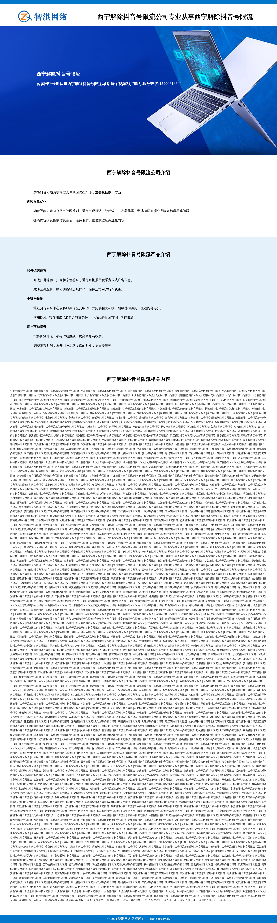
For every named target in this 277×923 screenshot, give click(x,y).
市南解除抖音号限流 (148, 413)
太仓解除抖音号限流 (51, 560)
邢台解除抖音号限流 (160, 493)
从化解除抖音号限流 (110, 591)
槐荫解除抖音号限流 (134, 462)
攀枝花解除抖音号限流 (135, 493)
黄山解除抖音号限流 (251, 623)
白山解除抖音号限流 (92, 498)
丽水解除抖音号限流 (228, 591)
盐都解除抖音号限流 (131, 431)
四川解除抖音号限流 (51, 636)
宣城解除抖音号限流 (96, 614)
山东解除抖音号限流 (53, 583)
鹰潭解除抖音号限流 (176, 511)
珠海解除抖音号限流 (92, 444)
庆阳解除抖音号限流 (129, 587)
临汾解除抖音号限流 (199, 569)
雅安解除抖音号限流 (254, 627)
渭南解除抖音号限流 (254, 493)
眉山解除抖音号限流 (75, 636)
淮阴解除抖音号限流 (155, 431)
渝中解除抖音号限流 (218, 413)
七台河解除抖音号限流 (93, 574)
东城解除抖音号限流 (115, 390)
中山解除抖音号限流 (188, 632)
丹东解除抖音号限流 (47, 520)
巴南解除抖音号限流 (77, 565)
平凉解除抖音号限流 (115, 556)
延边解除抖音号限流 (186, 556)
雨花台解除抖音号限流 (166, 520)
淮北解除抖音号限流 (126, 417)
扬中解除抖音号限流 (30, 685)
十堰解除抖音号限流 (162, 444)
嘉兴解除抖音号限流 (66, 466)
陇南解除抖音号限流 (115, 609)
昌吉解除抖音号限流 (45, 498)
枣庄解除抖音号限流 (160, 466)
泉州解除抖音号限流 (186, 390)
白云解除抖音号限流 (195, 507)
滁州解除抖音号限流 (61, 533)
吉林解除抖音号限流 (221, 641)
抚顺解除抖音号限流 (28, 475)
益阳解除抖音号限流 (82, 569)
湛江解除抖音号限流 (131, 533)
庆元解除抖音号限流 (25, 802)
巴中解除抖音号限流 (235, 632)
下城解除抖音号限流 (32, 690)
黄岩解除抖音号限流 (53, 413)
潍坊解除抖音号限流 (108, 533)
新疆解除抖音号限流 (174, 641)
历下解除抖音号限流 (42, 440)
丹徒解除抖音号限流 (192, 475)
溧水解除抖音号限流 (249, 587)
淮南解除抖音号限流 (152, 511)
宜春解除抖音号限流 (244, 565)
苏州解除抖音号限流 (25, 672)
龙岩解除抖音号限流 (89, 466)
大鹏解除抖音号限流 (134, 591)
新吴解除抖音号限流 (238, 520)
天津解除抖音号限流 (45, 390)
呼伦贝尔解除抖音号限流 (91, 538)
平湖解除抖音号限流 (239, 502)
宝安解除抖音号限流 (218, 507)
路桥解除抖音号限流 (228, 435)
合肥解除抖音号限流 (21, 390)
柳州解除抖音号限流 (115, 444)
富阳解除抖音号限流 (212, 574)
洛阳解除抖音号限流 (186, 444)
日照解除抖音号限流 (66, 596)
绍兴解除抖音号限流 (105, 511)
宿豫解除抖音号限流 (249, 431)
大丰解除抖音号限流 (223, 453)
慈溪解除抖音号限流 (40, 435)
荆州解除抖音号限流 (105, 569)
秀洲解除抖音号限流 (87, 435)
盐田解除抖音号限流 (204, 462)
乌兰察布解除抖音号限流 (225, 569)
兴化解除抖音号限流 (61, 457)
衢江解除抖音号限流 (181, 435)
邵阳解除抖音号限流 (32, 748)
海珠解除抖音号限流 (89, 440)
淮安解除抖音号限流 (204, 591)
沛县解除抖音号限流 (202, 431)
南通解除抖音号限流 (197, 547)
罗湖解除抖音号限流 (113, 440)
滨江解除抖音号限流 (124, 524)
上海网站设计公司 (206, 900)
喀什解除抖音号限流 (165, 538)
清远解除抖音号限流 (183, 627)
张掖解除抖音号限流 (141, 538)
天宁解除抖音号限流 (216, 475)
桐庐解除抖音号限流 (209, 609)
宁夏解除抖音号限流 (56, 641)
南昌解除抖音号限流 (233, 390)
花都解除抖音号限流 (103, 547)
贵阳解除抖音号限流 (190, 395)
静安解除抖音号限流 (199, 529)
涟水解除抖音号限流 (30, 480)
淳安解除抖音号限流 (129, 618)
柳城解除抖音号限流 (247, 618)
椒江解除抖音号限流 (63, 462)
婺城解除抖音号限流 (239, 408)
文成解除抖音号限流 (217, 600)
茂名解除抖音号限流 (148, 583)
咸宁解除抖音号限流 (183, 596)
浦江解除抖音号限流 (32, 484)
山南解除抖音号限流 (141, 498)
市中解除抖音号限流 (124, 413)
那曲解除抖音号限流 (118, 520)
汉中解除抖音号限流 (118, 538)
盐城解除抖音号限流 (239, 578)
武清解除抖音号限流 (157, 623)
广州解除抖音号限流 (25, 395)
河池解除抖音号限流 (223, 605)
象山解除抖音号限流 (192, 502)
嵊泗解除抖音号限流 (40, 462)
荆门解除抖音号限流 (202, 533)
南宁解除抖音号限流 (49, 395)
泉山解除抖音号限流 (98, 502)
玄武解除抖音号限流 (221, 426)
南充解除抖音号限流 (110, 623)
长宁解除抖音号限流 (61, 489)
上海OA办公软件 (151, 900)
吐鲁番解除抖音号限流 (172, 448)
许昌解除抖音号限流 (242, 583)
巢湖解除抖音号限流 (75, 578)
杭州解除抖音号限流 (162, 390)
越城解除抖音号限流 (216, 408)
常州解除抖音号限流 (42, 466)
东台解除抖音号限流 (188, 574)
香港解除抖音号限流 (235, 556)
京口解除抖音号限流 (235, 498)
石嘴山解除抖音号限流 (227, 422)
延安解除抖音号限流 (230, 516)
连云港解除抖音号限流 (81, 605)
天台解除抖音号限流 (77, 507)
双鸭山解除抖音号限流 (116, 498)
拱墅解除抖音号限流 (108, 457)
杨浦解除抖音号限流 (181, 591)
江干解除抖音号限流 (148, 480)
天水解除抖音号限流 (21, 498)
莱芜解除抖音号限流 (98, 578)
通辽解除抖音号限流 (207, 493)
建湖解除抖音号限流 (21, 734)
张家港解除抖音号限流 (52, 542)
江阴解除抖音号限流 (58, 511)
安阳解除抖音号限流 (63, 493)
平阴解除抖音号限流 (240, 600)
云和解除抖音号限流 (25, 784)
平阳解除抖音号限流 (235, 574)
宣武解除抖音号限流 (160, 440)
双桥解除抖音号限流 (136, 627)
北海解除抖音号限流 (190, 614)
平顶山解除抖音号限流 (22, 471)
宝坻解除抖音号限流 (186, 609)
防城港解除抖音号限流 (38, 623)
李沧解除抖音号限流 (171, 507)
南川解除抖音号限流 (165, 632)
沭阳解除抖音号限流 (84, 457)
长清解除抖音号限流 (56, 529)
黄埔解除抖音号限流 (139, 390)
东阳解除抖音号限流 (145, 560)
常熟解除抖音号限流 (212, 498)
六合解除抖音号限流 (28, 560)
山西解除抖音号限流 (216, 636)
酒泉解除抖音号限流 (35, 828)
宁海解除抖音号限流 (171, 480)
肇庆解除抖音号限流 (105, 551)
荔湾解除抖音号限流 (181, 462)
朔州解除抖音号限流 (53, 448)
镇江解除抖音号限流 (207, 440)
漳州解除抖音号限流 (131, 489)
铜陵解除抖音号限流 (129, 605)
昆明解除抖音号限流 (166, 395)
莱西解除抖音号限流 (87, 591)
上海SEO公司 (225, 900)
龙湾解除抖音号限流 (63, 435)
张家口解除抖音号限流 (41, 538)
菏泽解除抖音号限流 (160, 627)
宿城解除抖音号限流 (75, 408)
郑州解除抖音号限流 (143, 395)
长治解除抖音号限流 (183, 493)
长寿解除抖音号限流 (25, 614)
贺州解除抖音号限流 (155, 533)
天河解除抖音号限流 (197, 484)
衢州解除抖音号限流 (221, 547)
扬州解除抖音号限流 (124, 565)
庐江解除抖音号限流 (216, 560)
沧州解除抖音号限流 (176, 569)
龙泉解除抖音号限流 (51, 578)
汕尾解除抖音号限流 (166, 614)
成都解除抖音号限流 (213, 395)
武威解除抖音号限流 (254, 516)
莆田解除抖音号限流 (37, 533)
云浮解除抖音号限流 (192, 636)
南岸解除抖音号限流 (228, 462)
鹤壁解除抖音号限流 (61, 516)
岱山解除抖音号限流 (204, 435)
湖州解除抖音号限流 (108, 489)
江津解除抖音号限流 (152, 618)
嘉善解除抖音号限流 (178, 457)
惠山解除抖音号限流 (152, 453)
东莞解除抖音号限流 (68, 632)
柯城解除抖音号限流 (21, 667)
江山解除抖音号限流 (32, 717)
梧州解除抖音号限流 (247, 511)
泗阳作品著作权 (74, 900)
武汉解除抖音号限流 (119, 395)
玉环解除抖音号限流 (242, 542)
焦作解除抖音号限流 (202, 551)
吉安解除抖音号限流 (58, 551)
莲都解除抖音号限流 (77, 413)
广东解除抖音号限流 (89, 596)
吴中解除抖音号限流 (68, 404)
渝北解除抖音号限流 (150, 547)
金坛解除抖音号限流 (115, 404)
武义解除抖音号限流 (249, 457)
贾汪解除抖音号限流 (124, 542)
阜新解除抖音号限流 (68, 574)
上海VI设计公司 (186, 900)
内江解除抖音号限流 (25, 842)
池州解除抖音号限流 (223, 618)
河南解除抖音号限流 (207, 627)
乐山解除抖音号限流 (230, 596)
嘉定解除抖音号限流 (49, 614)
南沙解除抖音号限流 (145, 578)
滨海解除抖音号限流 (101, 542)
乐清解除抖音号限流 (148, 524)
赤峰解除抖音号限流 (165, 471)
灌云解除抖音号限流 (53, 480)
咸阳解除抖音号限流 (212, 471)
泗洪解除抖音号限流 (145, 502)
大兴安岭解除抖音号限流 (79, 618)
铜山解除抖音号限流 (77, 524)
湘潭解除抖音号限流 (139, 444)
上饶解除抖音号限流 (42, 596)
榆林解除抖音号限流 (92, 556)
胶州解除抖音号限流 (21, 819)
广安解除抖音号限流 (141, 632)
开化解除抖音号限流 (218, 524)
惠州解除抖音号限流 (113, 596)
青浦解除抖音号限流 (176, 618)
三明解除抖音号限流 (103, 417)
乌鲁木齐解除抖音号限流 (155, 399)
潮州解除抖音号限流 (28, 636)
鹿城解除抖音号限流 (145, 408)
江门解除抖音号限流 (35, 569)
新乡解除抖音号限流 (225, 533)
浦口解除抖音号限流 (28, 542)
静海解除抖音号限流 (146, 600)
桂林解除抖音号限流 (249, 489)
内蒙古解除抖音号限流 (22, 895)
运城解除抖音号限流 (56, 587)
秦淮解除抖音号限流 (145, 475)
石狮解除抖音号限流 (30, 583)
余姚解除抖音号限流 (122, 408)
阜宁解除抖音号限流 (21, 779)
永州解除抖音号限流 (247, 605)
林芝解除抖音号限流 (98, 475)
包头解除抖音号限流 (202, 422)
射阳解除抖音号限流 (28, 502)
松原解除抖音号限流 (71, 520)
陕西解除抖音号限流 (126, 641)
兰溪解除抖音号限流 (195, 524)
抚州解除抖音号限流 (101, 583)
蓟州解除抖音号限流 (225, 587)
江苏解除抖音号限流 (30, 743)
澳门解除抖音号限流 (118, 574)
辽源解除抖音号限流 (221, 448)
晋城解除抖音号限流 (21, 600)
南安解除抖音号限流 (105, 605)
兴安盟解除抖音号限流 (81, 587)
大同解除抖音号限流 (178, 422)
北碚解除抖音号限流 (192, 578)
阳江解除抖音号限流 (42, 627)
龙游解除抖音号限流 (56, 484)
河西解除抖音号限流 (198, 426)
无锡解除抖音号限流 (84, 489)
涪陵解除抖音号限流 (32, 605)
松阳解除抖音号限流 (101, 507)
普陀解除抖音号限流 (35, 511)
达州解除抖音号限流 (113, 627)
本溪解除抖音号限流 (68, 498)
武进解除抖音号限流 (37, 431)
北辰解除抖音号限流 (141, 574)
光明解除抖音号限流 (169, 578)
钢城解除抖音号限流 (63, 591)
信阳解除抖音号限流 (89, 627)
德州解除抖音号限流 (119, 614)
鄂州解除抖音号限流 (37, 516)
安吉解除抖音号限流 (202, 457)
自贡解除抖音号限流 (94, 471)
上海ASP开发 (169, 900)
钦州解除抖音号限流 (136, 596)
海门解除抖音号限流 (176, 453)
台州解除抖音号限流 (21, 837)
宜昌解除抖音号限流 (254, 466)
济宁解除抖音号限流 (82, 551)
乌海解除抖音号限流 (77, 448)
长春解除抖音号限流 (204, 399)
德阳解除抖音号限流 (32, 793)
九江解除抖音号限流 (136, 466)
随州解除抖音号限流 (30, 864)
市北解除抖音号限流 (66, 440)
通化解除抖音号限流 (51, 475)
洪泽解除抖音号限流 (247, 453)
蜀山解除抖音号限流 (35, 694)
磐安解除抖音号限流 (30, 507)
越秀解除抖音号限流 (171, 413)
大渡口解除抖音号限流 (151, 529)
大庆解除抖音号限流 (94, 520)
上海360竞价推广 (94, 900)
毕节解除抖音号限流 (110, 493)
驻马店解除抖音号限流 (93, 632)
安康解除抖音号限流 (251, 569)
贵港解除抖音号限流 (58, 569)
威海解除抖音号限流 (124, 583)
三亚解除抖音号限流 (247, 417)
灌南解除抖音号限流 (53, 524)
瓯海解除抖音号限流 (155, 457)
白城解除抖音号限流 (212, 538)
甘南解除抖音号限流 (134, 623)
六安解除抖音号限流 (35, 551)
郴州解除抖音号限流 (160, 596)
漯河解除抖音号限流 (207, 596)
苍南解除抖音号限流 (40, 591)
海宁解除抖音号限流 (171, 524)
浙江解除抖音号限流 (82, 511)
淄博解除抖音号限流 (68, 444)
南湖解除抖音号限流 (169, 408)
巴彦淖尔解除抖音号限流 (65, 556)
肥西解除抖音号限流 (32, 529)
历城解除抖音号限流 (148, 507)
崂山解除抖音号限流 (174, 484)
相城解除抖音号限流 (245, 426)
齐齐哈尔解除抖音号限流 (146, 426)
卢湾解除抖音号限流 (174, 547)
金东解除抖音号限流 (157, 435)
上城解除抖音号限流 (98, 408)
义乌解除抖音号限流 (218, 542)
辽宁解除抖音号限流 (197, 641)
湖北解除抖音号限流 (66, 627)
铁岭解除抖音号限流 (139, 609)
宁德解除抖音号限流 (129, 511)
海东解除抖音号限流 (251, 422)
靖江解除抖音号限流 (51, 408)
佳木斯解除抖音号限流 (210, 556)
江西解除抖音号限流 (195, 565)
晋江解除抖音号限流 (251, 591)
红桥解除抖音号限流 (165, 498)
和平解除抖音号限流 (21, 404)
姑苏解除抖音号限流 (82, 453)
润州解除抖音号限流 (191, 520)
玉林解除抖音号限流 (129, 551)
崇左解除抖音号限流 (223, 417)
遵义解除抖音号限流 (108, 422)
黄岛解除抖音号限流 (157, 462)
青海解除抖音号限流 (103, 641)
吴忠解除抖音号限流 (101, 448)
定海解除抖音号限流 (30, 413)
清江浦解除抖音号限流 (234, 404)
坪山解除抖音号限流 (53, 565)
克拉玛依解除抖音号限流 (70, 426)
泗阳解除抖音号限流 (124, 480)
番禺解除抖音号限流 (30, 565)
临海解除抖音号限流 (169, 560)
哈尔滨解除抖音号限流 (229, 399)
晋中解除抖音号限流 (40, 556)
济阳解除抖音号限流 (239, 560)
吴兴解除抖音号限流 (242, 480)
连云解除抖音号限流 (30, 712)
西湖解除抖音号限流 (169, 502)
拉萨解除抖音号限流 (254, 399)
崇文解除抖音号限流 (37, 489)
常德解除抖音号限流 (178, 533)
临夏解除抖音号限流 (28, 618)
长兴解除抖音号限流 (110, 435)
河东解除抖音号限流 (122, 475)
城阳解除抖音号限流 (79, 529)
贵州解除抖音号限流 (212, 632)
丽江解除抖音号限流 (84, 516)
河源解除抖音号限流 (30, 877)
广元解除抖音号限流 (249, 551)
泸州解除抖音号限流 (131, 516)
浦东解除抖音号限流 (56, 417)
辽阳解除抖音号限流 (152, 587)
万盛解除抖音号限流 (21, 632)
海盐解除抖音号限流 (218, 480)
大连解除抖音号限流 (96, 426)
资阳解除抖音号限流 (63, 609)
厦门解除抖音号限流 (171, 565)
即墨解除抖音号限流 (79, 547)
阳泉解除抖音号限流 (141, 471)
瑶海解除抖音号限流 (110, 462)
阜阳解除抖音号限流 (113, 466)
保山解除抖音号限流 (87, 493)
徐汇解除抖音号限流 (35, 721)
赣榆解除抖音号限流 (178, 431)
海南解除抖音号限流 (143, 614)
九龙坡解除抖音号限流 (243, 507)
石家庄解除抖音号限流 (238, 395)
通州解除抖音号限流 (84, 431)
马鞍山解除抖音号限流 (219, 565)
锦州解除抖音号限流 (188, 538)
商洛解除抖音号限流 (105, 587)
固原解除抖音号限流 (188, 471)
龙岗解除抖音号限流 (126, 529)
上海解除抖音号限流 (242, 413)
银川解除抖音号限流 (58, 399)
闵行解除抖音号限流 (183, 440)
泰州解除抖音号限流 (199, 618)
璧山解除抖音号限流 (169, 636)
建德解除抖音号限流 (193, 600)
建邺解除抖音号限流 (58, 453)
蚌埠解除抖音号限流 (155, 489)
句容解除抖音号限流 (105, 453)
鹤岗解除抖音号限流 (75, 475)
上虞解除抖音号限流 (225, 457)
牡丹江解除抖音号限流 (177, 587)
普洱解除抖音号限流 (249, 533)
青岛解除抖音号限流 (176, 417)
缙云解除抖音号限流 (87, 462)
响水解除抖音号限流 (75, 560)
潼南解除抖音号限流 (32, 641)
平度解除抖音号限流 (122, 578)
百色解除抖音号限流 (171, 583)
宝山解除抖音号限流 (56, 605)
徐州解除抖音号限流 (72, 614)
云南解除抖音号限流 (118, 632)
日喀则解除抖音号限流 (173, 426)
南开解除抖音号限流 (35, 453)
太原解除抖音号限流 (21, 654)
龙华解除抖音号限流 (126, 547)
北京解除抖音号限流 (68, 390)
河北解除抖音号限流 (145, 636)
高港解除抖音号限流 (122, 502)
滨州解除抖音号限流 (152, 605)
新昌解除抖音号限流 (25, 739)
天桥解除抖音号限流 (150, 484)
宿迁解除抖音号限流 (228, 623)
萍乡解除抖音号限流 (45, 444)
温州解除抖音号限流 (230, 440)
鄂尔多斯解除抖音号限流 (204, 516)
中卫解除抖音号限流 (230, 493)
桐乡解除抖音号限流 (195, 542)
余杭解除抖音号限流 (98, 560)
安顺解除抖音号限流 (71, 471)
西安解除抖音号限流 (105, 399)
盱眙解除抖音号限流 (51, 502)
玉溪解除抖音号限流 (209, 444)
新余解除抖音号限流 (178, 489)
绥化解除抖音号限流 (162, 609)
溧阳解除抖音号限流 (214, 520)
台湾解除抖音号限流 (202, 587)
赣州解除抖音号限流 (84, 533)
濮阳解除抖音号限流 (129, 569)
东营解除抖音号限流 (202, 489)
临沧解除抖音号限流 (225, 551)
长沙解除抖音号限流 (96, 395)
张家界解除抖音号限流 (154, 551)
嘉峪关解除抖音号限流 (43, 426)
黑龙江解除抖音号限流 (245, 641)
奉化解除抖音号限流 (131, 457)
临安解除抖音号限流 (32, 846)
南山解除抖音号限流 (221, 484)
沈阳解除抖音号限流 (181, 399)
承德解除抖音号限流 (32, 810)
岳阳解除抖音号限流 (30, 770)
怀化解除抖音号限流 (213, 614)
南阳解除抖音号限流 (237, 614)
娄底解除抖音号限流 (195, 583)
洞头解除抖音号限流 (195, 480)
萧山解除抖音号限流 (148, 542)
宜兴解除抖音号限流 (77, 542)
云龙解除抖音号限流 (77, 480)
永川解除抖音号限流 (157, 591)
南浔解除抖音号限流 (21, 761)
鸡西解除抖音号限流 (244, 448)
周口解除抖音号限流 (230, 627)
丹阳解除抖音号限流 (92, 404)
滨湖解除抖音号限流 (61, 431)
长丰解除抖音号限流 (32, 547)
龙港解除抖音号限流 (171, 542)
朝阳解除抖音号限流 (176, 529)
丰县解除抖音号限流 (28, 408)
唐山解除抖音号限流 (155, 422)
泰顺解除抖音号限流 (233, 609)
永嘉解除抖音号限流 (122, 560)
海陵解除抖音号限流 (101, 480)
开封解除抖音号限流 (61, 422)
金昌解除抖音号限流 (148, 448)
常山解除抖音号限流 (53, 507)
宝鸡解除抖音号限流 (124, 448)
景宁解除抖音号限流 (192, 560)
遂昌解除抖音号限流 (103, 484)
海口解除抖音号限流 (72, 395)
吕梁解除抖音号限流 (66, 538)
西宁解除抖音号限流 (82, 399)
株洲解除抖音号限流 (30, 676)
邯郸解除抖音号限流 (118, 471)
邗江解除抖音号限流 (186, 404)
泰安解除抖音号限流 (28, 824)
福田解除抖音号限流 (195, 413)
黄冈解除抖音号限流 (218, 583)
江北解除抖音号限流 (136, 440)
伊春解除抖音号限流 (235, 538)
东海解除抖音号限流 (75, 502)
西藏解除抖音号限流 (30, 900)
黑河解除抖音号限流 (122, 600)
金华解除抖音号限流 (247, 529)
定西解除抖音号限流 (75, 600)
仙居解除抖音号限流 (79, 484)
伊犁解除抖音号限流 (139, 556)
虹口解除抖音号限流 (216, 578)
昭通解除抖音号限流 (47, 471)
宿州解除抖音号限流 (209, 390)
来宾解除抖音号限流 (207, 466)
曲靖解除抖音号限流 (84, 422)
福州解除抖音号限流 (244, 547)
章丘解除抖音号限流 (56, 547)
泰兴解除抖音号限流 (225, 431)
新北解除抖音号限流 (129, 453)
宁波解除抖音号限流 (79, 417)
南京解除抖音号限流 (92, 390)
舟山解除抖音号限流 (148, 565)
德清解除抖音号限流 (192, 408)
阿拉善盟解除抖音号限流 (89, 609)
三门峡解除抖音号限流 (38, 609)
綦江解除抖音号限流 (79, 641)
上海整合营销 (112, 900)
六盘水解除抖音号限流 (234, 444)
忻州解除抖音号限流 (178, 516)
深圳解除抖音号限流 (199, 417)
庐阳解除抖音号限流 (126, 484)
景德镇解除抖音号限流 (151, 417)
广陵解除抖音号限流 (108, 431)
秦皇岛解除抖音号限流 (29, 448)
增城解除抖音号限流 (25, 860)
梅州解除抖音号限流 (199, 605)
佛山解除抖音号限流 (225, 489)
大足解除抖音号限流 (98, 636)
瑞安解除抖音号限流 (216, 502)
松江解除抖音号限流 (204, 623)
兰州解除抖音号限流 (129, 399)
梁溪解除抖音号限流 (139, 404)
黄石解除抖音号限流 (37, 422)
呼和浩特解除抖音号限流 (32, 399)
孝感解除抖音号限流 (178, 551)
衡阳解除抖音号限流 (230, 466)
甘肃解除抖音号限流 (150, 641)
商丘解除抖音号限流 (87, 623)
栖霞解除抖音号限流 (188, 498)
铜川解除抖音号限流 (35, 681)
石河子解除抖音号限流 (43, 574)
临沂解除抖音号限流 (35, 882)
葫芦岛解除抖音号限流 (52, 618)
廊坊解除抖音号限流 (32, 587)
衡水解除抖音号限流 (254, 596)
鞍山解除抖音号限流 (197, 448)
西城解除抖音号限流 (32, 417)
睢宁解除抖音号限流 (37, 457)
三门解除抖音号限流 (242, 524)
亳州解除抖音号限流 (21, 444)
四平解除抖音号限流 (120, 426)
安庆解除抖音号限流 (77, 583)
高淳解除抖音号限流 (169, 600)
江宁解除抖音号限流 (165, 574)
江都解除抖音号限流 (199, 453)
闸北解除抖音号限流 (101, 565)
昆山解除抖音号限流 (223, 529)
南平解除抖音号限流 (254, 440)
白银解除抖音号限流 (235, 471)
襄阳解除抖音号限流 (40, 493)
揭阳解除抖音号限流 (122, 636)
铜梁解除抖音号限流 (239, 636)
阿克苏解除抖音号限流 (22, 520)
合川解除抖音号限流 (181, 623)
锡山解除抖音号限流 (239, 475)
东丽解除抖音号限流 (141, 520)
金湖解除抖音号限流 (30, 524)
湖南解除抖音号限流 (63, 623)
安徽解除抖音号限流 (28, 806)
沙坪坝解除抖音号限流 (245, 484)
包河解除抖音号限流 (101, 413)
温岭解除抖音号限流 (28, 578)
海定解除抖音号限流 (251, 462)
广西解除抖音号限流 (176, 605)
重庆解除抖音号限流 (131, 422)
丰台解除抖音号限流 (28, 766)
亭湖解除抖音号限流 (209, 404)
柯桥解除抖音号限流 (134, 435)
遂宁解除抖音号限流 (152, 569)
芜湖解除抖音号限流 (35, 851)
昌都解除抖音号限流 (28, 708)
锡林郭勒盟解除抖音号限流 (48, 600)
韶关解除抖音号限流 (223, 511)
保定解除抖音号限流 (155, 516)
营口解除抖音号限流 (162, 556)
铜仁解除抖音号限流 (108, 516)
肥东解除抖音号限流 (124, 507)
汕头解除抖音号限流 (183, 466)
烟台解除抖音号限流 (199, 511)
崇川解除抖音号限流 (162, 404)
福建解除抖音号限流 (30, 788)
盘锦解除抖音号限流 (99, 600)
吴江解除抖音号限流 (169, 475)
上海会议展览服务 (130, 900)
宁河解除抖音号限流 (105, 618)
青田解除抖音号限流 (251, 435)
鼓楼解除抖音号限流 (45, 404)
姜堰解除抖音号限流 (101, 524)
